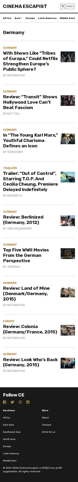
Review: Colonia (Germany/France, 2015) (30, 329)
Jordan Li (13, 267)
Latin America (47, 18)
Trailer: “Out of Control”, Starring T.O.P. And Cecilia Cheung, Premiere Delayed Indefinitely (30, 181)
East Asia (8, 424)
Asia (17, 18)
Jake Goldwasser (19, 228)
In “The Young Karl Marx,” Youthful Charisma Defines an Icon (30, 140)
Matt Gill (13, 113)
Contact (46, 424)
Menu (70, 6)
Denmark (9, 283)
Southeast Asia (12, 432)
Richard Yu (14, 195)
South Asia (9, 439)
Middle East (67, 18)
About (45, 417)
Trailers (10, 168)
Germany (10, 48)
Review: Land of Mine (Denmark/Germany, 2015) (26, 294)
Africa (7, 18)
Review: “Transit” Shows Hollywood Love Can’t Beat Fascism (30, 102)
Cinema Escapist (25, 6)
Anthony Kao (16, 75)
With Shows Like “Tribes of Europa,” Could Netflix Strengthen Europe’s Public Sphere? (30, 61)
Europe (30, 18)
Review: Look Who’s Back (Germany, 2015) (30, 362)
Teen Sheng (15, 152)
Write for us (48, 432)
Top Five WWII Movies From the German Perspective (26, 255)
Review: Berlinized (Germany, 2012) (23, 219)
